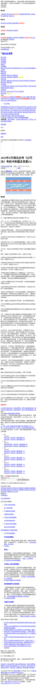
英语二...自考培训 (27, 558)
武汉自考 (23, 666)
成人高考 (8, 100)
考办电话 (3, 59)
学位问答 (21, 80)
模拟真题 (15, 23)
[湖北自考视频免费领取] (21, 117)
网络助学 (22, 23)
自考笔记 (3, 89)
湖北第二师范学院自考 (15, 112)
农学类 (34, 86)
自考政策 (3, 75)
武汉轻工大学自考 (8, 108)
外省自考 (21, 91)
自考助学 (9, 491)
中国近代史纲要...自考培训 (28, 616)
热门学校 (7, 103)
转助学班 (27, 37)
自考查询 (3, 62)
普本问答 (15, 80)
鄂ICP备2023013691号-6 (12, 681)
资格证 (3, 64)
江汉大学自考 (14, 110)
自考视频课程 (5, 530)
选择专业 (5, 16)
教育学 (7, 88)
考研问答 (27, 80)
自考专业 (3, 77)
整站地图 (25, 667)
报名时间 (15, 14)
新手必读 (9, 14)
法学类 (12, 86)
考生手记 (3, 91)
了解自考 (3, 14)
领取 (18, 168)
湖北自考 (9, 171)
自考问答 (3, 79)
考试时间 (12, 97)
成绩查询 (3, 37)
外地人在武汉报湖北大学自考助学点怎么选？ (18, 646)
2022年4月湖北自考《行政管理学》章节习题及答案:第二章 (18, 410)
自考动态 (12, 667)
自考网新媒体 (5, 49)
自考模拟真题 (13, 530)
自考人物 (9, 91)
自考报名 (3, 61)
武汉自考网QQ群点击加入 (16, 672)
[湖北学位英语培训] (17, 116)
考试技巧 (15, 30)
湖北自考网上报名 (20, 664)
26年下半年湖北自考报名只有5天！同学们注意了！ (19, 640)
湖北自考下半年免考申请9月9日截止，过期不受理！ (20, 631)
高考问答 (32, 80)
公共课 (3, 86)
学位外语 (3, 491)
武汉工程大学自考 (23, 110)
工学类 (30, 86)
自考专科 (11, 39)
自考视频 (3, 66)
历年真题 (3, 84)
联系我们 (32, 667)
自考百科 (3, 80)
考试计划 (9, 75)
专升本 (3, 100)
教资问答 (3, 82)
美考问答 (9, 82)
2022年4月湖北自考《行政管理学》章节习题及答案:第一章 (18, 408)
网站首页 (3, 71)
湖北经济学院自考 (28, 112)
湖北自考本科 (5, 667)
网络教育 (5, 39)
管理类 (3, 88)
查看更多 (7, 648)
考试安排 (3, 23)
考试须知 (9, 30)
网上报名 (3, 93)
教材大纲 (29, 97)
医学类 (12, 88)
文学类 (16, 86)
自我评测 (22, 14)
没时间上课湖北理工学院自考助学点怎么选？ (18, 644)
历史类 (21, 86)
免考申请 (9, 23)
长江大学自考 (18, 108)
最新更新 (19, 667)
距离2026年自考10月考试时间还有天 (12, 68)
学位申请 (32, 98)
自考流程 (3, 488)
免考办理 (9, 490)
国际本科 (14, 100)
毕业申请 (15, 37)
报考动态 (3, 73)
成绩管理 (22, 37)
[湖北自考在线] (5, 116)
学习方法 (15, 91)
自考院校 (9, 77)
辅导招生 (27, 14)
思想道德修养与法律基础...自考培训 (18, 596)
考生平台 (11, 16)
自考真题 (17, 413)
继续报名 (9, 37)
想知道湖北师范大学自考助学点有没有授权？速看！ (20, 630)
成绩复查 (32, 488)
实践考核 (12, 98)
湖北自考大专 (31, 666)
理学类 (25, 86)
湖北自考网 (11, 119)
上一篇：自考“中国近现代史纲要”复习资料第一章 (16, 426)
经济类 (7, 86)
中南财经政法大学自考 (7, 107)
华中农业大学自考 (20, 107)
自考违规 (3, 490)
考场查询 (3, 30)
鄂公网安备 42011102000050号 (11, 683)
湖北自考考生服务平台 (13, 666)
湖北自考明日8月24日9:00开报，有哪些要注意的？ (19, 642)
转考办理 (6, 98)
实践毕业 (15, 75)
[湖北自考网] (6, 53)
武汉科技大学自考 (13, 114)
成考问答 (9, 80)
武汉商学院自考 (28, 108)
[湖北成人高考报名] (7, 117)
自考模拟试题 (10, 413)
